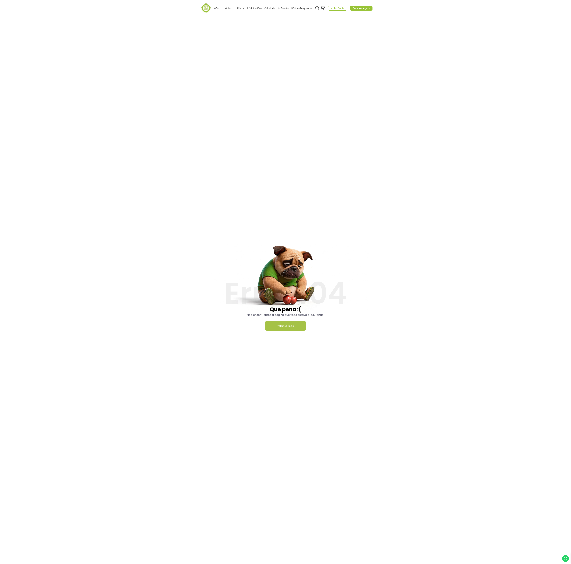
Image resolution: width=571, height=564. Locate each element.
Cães (216, 8)
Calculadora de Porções (276, 8)
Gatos (228, 8)
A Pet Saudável (254, 8)
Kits (239, 8)
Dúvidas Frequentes (301, 8)
